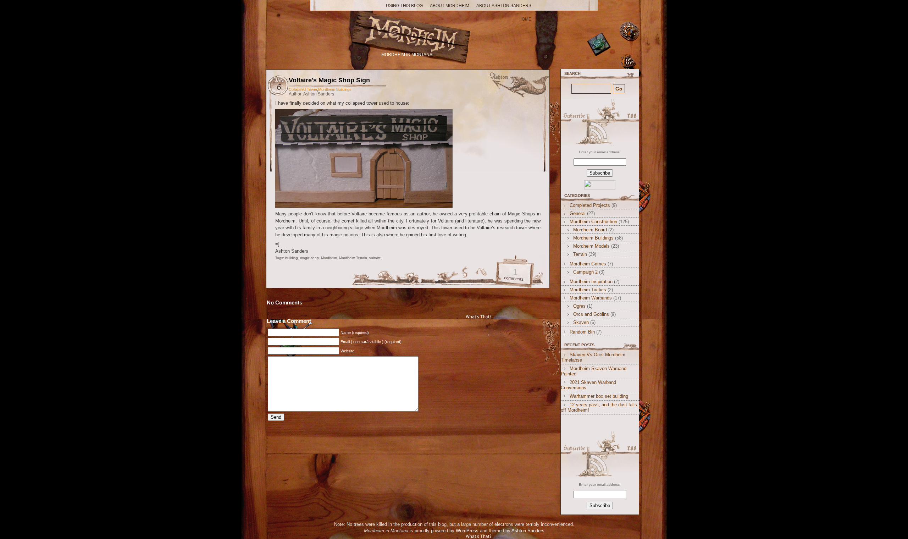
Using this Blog (404, 5)
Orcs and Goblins (591, 314)
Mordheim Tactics (588, 289)
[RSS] (599, 122)
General (578, 213)
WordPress (467, 530)
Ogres (579, 306)
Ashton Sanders (527, 530)
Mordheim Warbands (591, 298)
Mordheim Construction (593, 221)
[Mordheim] (407, 31)
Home (525, 19)
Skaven (581, 322)
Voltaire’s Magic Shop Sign (329, 80)
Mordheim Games (588, 263)
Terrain (580, 254)
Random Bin (582, 332)
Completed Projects (590, 205)
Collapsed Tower (303, 89)
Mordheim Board (590, 229)
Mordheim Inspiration (591, 281)
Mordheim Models (591, 246)
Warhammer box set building (599, 396)
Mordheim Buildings (334, 89)
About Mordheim (449, 5)
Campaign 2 (585, 272)
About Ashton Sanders (503, 5)
